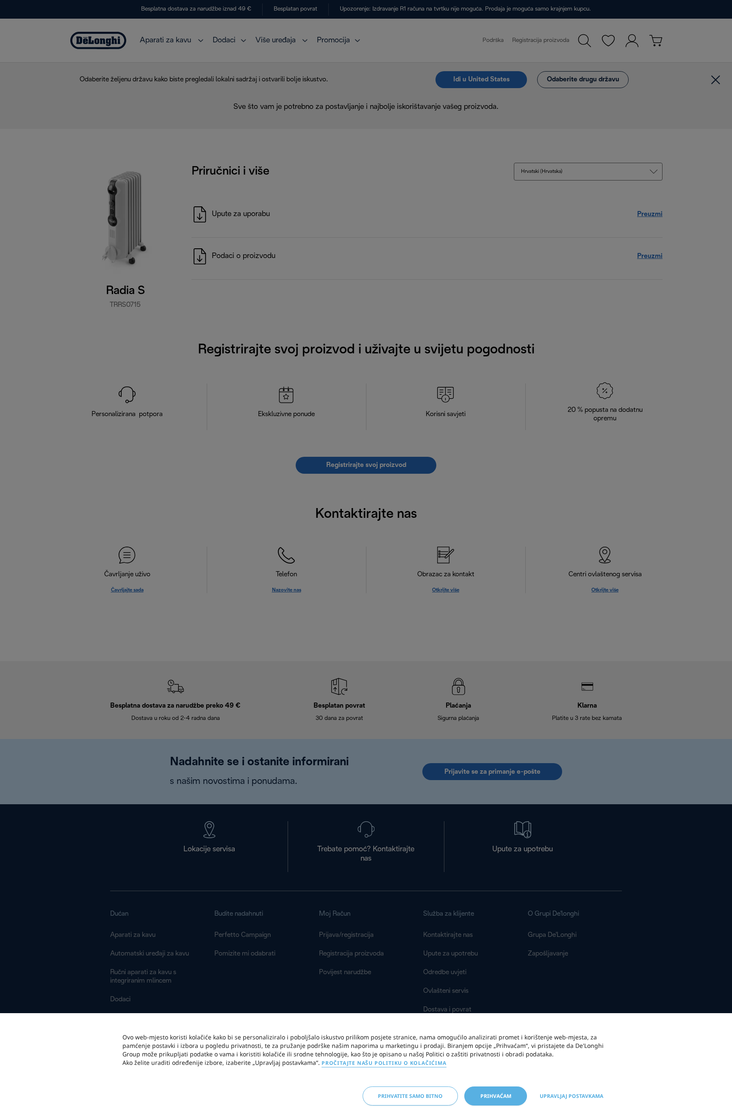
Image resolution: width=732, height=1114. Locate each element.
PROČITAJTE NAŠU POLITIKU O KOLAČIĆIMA (384, 1063)
